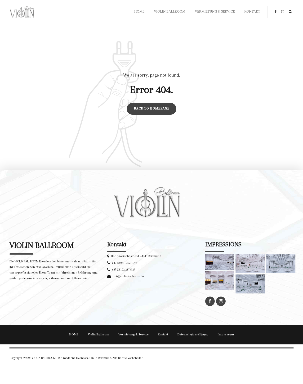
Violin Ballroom (169, 11)
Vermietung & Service (215, 11)
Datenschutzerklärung (192, 335)
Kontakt (252, 11)
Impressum (226, 335)
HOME (139, 11)
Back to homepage (151, 109)
